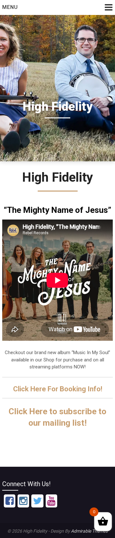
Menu (10, 7)
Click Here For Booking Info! (57, 389)
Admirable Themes (89, 531)
